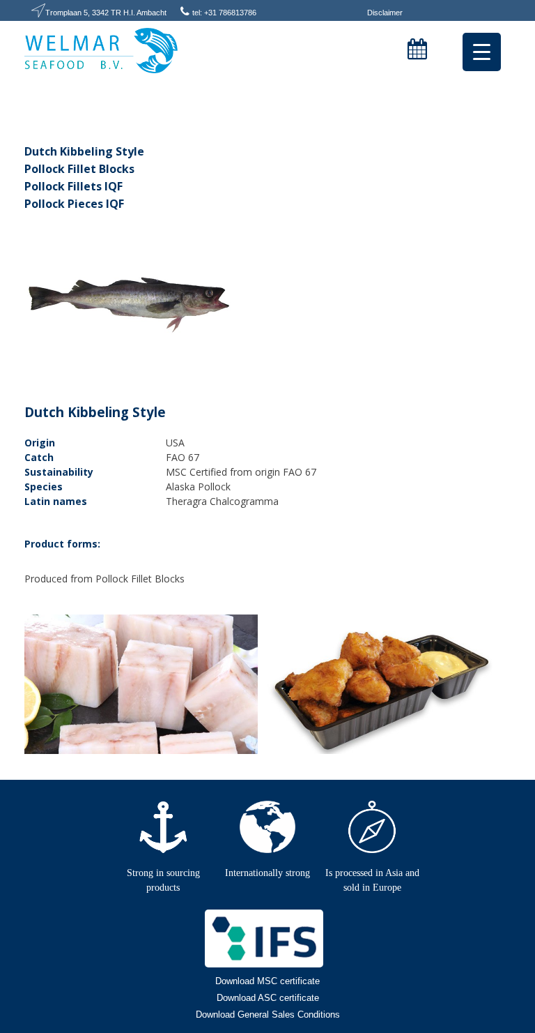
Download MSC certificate (267, 981)
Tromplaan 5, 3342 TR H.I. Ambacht (105, 12)
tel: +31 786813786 (224, 12)
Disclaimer (385, 12)
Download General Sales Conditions (268, 1014)
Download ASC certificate (268, 998)
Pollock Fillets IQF (73, 186)
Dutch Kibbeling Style (84, 151)
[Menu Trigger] (482, 52)
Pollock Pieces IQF (74, 203)
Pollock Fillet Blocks (79, 168)
